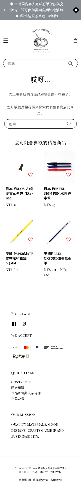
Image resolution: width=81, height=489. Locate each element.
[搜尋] (70, 63)
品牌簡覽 (56, 480)
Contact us (21, 382)
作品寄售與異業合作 (26, 393)
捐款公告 (17, 398)
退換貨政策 (40, 480)
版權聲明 (25, 480)
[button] (6, 41)
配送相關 (17, 387)
